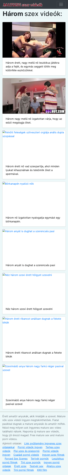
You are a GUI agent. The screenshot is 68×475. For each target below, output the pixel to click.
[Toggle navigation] (61, 4)
